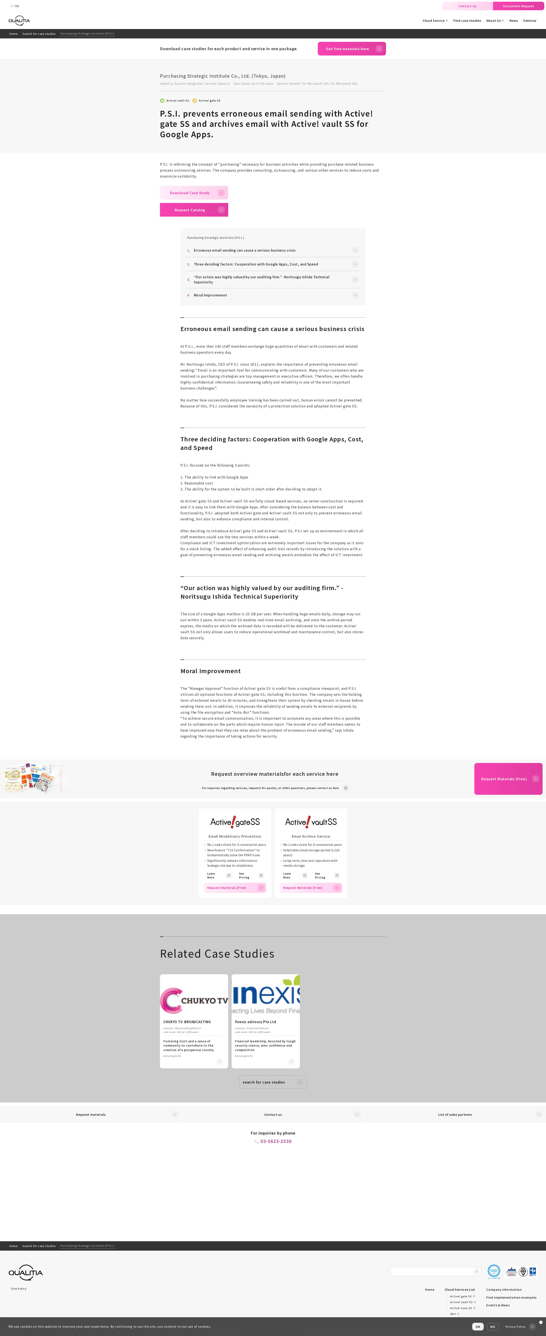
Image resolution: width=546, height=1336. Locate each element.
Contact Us (467, 6)
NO (492, 1326)
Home (13, 33)
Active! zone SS (461, 1308)
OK (478, 1326)
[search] (476, 1271)
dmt (453, 1314)
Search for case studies (39, 33)
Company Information (504, 1289)
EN (17, 6)
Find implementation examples (511, 1297)
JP (11, 6)
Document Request (518, 6)
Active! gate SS (210, 100)
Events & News (498, 1305)
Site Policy (19, 1288)
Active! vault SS (177, 100)
